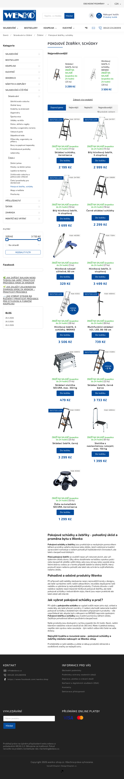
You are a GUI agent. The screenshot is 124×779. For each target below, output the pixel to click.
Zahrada (10, 212)
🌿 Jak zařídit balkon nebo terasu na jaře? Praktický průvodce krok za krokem (19, 280)
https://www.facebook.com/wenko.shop (28, 679)
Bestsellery (12, 60)
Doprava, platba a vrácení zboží (78, 679)
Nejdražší (88, 107)
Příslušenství (13, 200)
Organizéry (15, 112)
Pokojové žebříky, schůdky (21, 186)
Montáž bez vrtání (15, 218)
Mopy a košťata (17, 190)
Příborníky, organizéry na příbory (21, 140)
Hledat (69, 16)
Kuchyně (10, 72)
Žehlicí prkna (15, 163)
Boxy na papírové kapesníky (22, 145)
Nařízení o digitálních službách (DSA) (80, 683)
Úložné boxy (15, 105)
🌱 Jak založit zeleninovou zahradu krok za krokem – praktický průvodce (19, 289)
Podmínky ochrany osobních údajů (79, 674)
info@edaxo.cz (15, 670)
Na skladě (24, 245)
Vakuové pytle (16, 131)
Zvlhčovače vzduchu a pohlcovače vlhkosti (20, 175)
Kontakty (66, 687)
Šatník (9, 206)
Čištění (11, 158)
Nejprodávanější (105, 107)
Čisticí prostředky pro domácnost (19, 181)
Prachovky (15, 194)
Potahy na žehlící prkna (20, 167)
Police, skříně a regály (19, 124)
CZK (117, 4)
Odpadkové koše (17, 135)
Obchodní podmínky (94, 3)
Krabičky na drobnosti (19, 109)
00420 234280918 (17, 675)
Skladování (11, 54)
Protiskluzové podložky (20, 149)
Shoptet (56, 766)
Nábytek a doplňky (15, 84)
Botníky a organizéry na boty (23, 128)
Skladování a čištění (16, 90)
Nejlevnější (73, 107)
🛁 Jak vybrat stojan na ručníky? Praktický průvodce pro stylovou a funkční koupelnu (21, 300)
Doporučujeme (57, 107)
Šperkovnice (15, 116)
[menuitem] (12, 28)
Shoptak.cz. (72, 766)
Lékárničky (15, 153)
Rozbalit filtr (23, 252)
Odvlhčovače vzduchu (19, 101)
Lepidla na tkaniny (18, 170)
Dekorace (10, 78)
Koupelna (10, 66)
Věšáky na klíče (17, 120)
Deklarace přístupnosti (73, 691)
